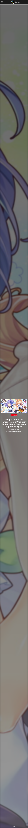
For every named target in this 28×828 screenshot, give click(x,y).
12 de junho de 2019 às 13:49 (14, 431)
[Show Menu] (2, 2)
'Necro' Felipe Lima (14, 429)
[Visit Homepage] (15, 2)
